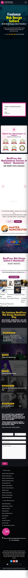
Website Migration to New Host (7, 506)
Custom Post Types (5, 523)
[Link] (16, 561)
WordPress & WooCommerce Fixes (8, 480)
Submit (4, 463)
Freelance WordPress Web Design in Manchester (9, 550)
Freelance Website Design (6, 503)
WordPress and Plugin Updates (7, 495)
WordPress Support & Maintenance (8, 473)
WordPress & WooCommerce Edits (8, 478)
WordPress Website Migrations (7, 485)
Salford (3, 552)
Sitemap (18, 568)
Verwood (4, 556)
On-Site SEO (4, 518)
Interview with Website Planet (9, 373)
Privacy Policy (22, 568)
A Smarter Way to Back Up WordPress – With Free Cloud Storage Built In (12, 338)
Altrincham (23, 550)
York (25, 552)
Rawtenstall (19, 553)
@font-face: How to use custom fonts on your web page (14, 388)
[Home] (6, 532)
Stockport (6, 552)
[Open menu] (25, 2)
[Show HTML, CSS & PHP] (14, 201)
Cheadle (20, 550)
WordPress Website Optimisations (8, 487)
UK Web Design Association (12, 568)
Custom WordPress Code (8, 406)
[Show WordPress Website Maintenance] (12, 201)
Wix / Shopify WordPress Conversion (8, 525)
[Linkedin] (11, 561)
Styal (4, 555)
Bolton (9, 552)
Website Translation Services (7, 497)
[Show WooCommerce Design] (13, 201)
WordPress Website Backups (7, 475)
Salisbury (8, 555)
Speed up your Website (6, 508)
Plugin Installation (5, 515)
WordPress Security (5, 490)
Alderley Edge (12, 555)
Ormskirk (23, 555)
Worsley (15, 555)
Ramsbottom (23, 553)
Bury (11, 553)
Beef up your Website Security (7, 513)
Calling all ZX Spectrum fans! (9, 357)
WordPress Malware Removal (7, 492)
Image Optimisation (5, 511)
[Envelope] (14, 561)
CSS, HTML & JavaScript (6, 520)
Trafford (18, 550)
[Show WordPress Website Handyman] (15, 201)
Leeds (6, 555)
